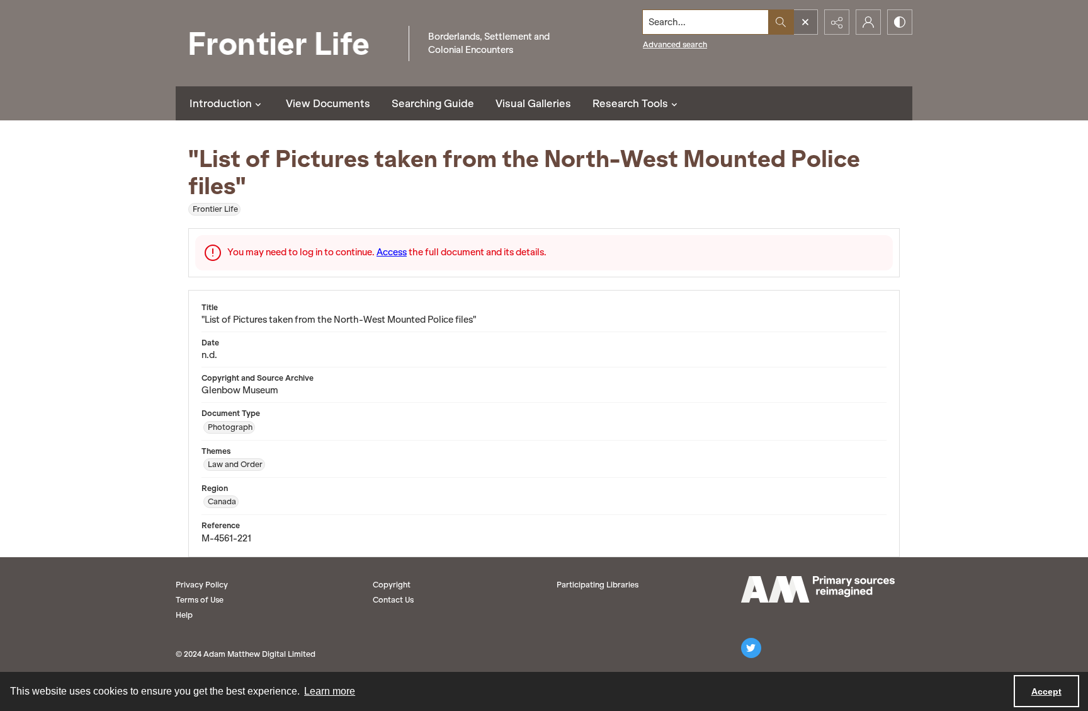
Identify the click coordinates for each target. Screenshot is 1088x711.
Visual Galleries (533, 103)
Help (184, 615)
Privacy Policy (202, 584)
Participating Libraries (597, 584)
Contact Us (393, 599)
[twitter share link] (751, 648)
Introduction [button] (221, 103)
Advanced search (675, 44)
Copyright (392, 584)
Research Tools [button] (630, 103)
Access (392, 252)
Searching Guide (433, 103)
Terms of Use (200, 599)
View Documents (328, 103)
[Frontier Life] (289, 43)
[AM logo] (818, 589)
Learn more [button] (329, 691)
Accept (1046, 691)
